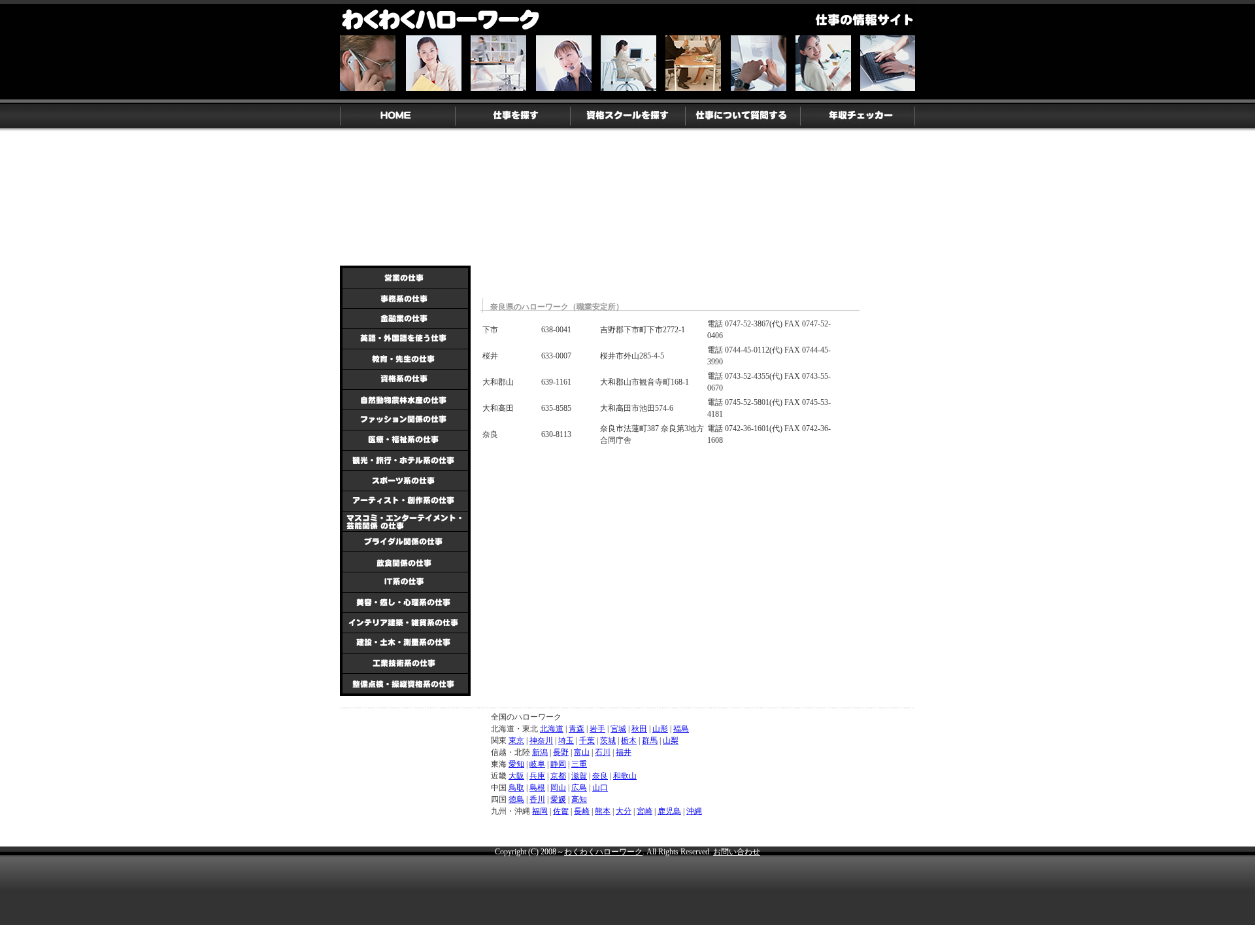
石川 (603, 752)
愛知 (516, 764)
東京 (516, 740)
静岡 (558, 764)
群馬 (650, 740)
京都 (558, 775)
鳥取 (516, 787)
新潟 (540, 752)
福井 (623, 752)
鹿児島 (669, 811)
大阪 (516, 775)
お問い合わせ (736, 851)
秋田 (639, 728)
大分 (623, 811)
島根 (537, 787)
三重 (579, 764)
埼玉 (566, 740)
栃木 (629, 740)
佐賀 (561, 811)
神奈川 (541, 740)
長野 (561, 752)
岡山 (558, 787)
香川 (537, 799)
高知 (579, 799)
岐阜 (537, 764)
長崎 (582, 811)
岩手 (597, 728)
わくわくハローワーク (603, 851)
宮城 (618, 728)
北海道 (551, 728)
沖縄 (694, 811)
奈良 (600, 775)
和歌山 (625, 775)
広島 (579, 787)
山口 (600, 787)
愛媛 (558, 799)
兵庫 (537, 775)
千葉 (587, 740)
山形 (660, 728)
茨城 (608, 740)
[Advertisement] (578, 216)
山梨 (670, 740)
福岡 (540, 811)
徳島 (516, 799)
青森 (576, 728)
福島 (681, 728)
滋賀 (579, 775)
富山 (582, 752)
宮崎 (644, 811)
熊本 (603, 811)
